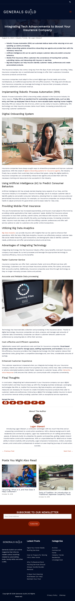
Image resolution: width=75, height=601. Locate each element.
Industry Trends (21, 38)
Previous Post (8, 451)
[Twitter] (12, 402)
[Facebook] (5, 402)
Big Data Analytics (8, 233)
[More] (41, 402)
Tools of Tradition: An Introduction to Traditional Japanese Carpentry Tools (55, 493)
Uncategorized (57, 560)
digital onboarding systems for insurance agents (42, 171)
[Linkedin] (20, 402)
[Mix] (34, 402)
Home (54, 553)
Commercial (56, 550)
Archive (55, 548)
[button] (70, 2)
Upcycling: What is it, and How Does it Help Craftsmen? (18, 490)
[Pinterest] (27, 402)
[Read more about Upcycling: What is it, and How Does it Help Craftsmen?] (19, 476)
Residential (56, 557)
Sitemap (62, 595)
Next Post (68, 451)
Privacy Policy (52, 595)
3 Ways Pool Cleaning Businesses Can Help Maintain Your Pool (35, 576)
